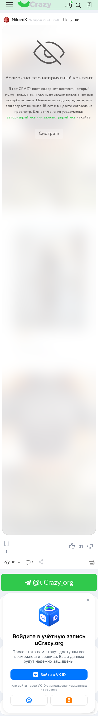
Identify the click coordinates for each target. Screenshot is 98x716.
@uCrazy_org (52, 582)
